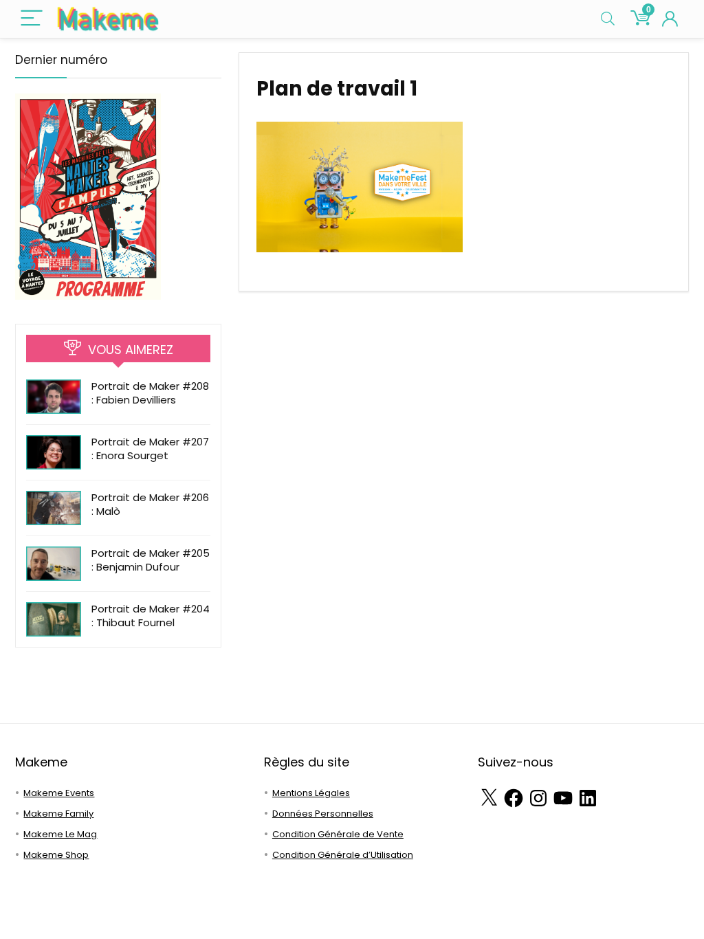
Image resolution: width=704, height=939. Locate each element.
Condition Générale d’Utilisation (342, 854)
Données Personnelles (322, 813)
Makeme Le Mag (60, 834)
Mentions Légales (311, 792)
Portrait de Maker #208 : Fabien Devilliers (150, 393)
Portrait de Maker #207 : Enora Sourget (150, 448)
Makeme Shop (56, 854)
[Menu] (31, 19)
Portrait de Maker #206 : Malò (150, 504)
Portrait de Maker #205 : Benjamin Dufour (150, 560)
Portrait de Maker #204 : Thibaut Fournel (150, 615)
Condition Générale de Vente (338, 834)
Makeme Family (58, 813)
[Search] (607, 19)
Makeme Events (58, 792)
